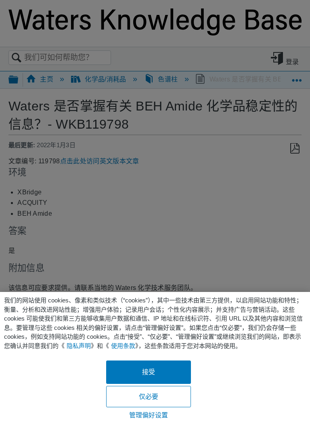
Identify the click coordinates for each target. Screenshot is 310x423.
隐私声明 (79, 345)
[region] (155, 357)
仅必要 (148, 396)
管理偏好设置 (148, 415)
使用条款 (123, 345)
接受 (148, 372)
